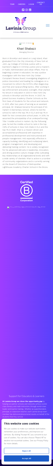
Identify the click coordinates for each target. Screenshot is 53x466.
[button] (23, 10)
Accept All (26, 458)
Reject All (26, 451)
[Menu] (48, 25)
